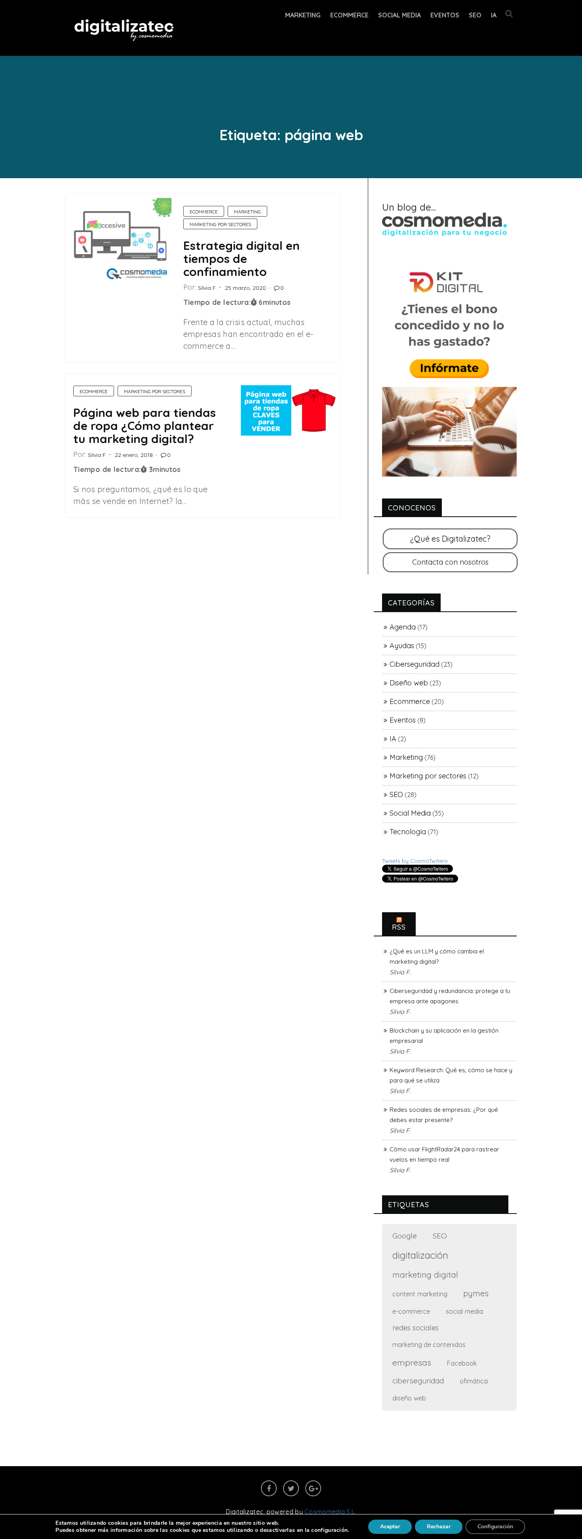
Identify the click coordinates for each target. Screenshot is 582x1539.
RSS (399, 927)
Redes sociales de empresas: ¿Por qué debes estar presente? (444, 1115)
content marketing (419, 1294)
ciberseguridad (418, 1380)
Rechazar (439, 1526)
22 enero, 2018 (134, 454)
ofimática (474, 1381)
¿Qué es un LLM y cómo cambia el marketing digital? (437, 956)
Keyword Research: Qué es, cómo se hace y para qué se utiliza (451, 1075)
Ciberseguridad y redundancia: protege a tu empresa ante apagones (450, 996)
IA (493, 15)
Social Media (399, 15)
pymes (476, 1293)
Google (404, 1235)
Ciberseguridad (414, 664)
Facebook (462, 1363)
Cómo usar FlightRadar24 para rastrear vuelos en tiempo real (444, 1154)
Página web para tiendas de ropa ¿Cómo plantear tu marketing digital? (144, 425)
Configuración (495, 1526)
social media (464, 1311)
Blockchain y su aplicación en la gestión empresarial (444, 1035)
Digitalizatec (244, 1512)
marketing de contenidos (429, 1345)
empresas (411, 1362)
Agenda (403, 627)
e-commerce (411, 1311)
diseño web (409, 1398)
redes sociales (415, 1327)
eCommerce (349, 15)
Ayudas (402, 645)
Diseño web (409, 682)
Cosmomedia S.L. (330, 1512)
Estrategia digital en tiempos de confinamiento (241, 258)
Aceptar (390, 1526)
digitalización (420, 1255)
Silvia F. (207, 287)
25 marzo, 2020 (245, 287)
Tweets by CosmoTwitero (415, 860)
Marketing (303, 15)
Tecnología (408, 831)
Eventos (444, 15)
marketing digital (425, 1274)
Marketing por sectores (220, 224)
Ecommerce (204, 212)
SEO (475, 15)
